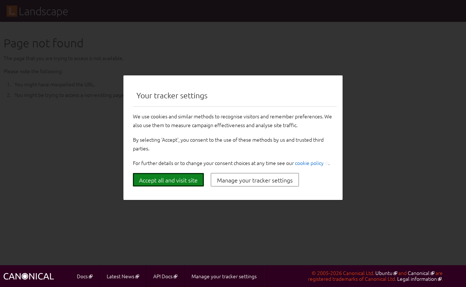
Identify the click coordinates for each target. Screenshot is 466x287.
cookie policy (309, 162)
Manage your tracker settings (255, 180)
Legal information (417, 278)
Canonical (419, 272)
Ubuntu (383, 272)
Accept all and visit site (168, 180)
